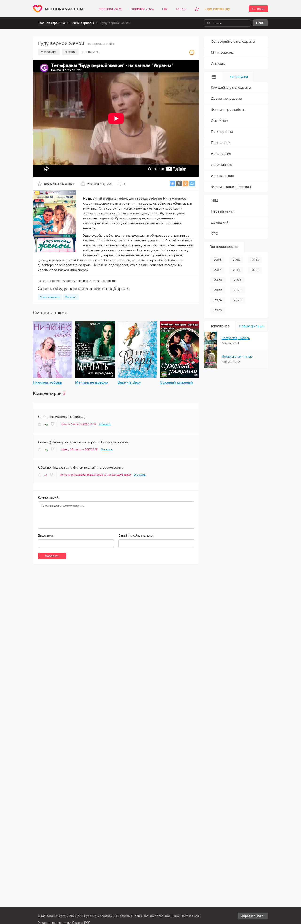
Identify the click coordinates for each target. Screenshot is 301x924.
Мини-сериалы (82, 23)
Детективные (221, 165)
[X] (179, 183)
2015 (236, 260)
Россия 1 (70, 297)
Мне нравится (99, 183)
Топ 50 (181, 9)
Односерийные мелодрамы (233, 41)
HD (164, 9)
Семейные (219, 120)
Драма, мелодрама (226, 98)
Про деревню (222, 132)
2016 (255, 260)
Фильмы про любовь (228, 109)
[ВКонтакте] (172, 183)
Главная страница (51, 23)
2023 (237, 290)
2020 (218, 280)
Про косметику (216, 9)
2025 (237, 300)
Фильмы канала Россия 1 (231, 187)
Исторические (222, 176)
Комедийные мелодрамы (231, 87)
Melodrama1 (58, 8)
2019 (254, 270)
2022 (218, 290)
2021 (237, 280)
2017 (217, 270)
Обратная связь (253, 916)
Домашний (219, 222)
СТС (214, 233)
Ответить (105, 424)
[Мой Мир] (192, 183)
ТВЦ (214, 200)
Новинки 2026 (142, 9)
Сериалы (218, 63)
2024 (218, 300)
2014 (217, 260)
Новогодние (221, 154)
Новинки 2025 (110, 9)
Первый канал (222, 211)
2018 (236, 270)
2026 (218, 310)
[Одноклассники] (185, 183)
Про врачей (220, 143)
